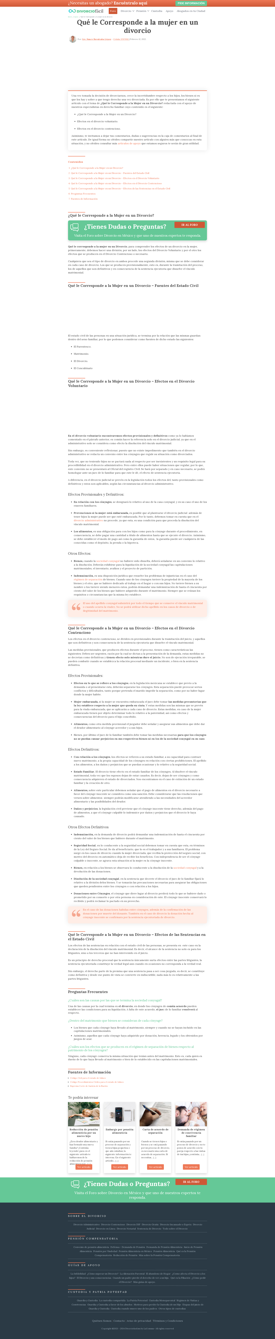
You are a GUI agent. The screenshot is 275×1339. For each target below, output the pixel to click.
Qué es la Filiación (180, 1277)
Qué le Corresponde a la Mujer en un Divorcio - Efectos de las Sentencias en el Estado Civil (120, 188)
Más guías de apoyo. (144, 1282)
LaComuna (149, 1328)
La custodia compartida (112, 1300)
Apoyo (169, 11)
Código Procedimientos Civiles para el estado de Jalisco (97, 1082)
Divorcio (126, 11)
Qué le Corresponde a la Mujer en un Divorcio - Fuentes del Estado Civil (110, 173)
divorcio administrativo (88, 520)
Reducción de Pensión (125, 1255)
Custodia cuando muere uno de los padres (134, 1308)
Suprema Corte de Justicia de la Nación (89, 1086)
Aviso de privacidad (139, 1320)
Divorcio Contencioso (113, 1224)
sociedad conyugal (107, 561)
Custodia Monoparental (162, 1300)
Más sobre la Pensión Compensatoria (159, 1255)
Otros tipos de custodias (172, 1308)
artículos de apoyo (129, 143)
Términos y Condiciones (168, 1320)
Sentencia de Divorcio (149, 1228)
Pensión (141, 11)
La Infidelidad (78, 1273)
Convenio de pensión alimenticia (91, 1247)
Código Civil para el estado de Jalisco (88, 1078)
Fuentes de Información (84, 198)
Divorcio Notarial (126, 1228)
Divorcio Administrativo (86, 1224)
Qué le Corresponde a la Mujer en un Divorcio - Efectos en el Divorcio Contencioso (116, 183)
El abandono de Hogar (158, 1273)
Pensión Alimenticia (164, 1251)
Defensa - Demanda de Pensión (127, 1247)
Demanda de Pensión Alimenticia (164, 1247)
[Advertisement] (137, 65)
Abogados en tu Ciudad (191, 11)
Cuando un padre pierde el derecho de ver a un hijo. (141, 1277)
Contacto (119, 1320)
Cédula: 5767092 (121, 39)
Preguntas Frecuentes (83, 193)
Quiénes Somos (101, 1320)
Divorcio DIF (133, 1224)
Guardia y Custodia (87, 1300)
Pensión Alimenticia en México (135, 1251)
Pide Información (191, 3)
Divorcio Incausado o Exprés (175, 1224)
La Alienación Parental (132, 1273)
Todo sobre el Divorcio (175, 1228)
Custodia (156, 11)
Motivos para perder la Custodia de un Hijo (157, 1304)
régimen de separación (88, 579)
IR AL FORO (189, 225)
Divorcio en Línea (105, 1228)
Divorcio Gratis (150, 1224)
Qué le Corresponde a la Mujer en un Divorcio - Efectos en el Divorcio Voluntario (115, 178)
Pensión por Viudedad (105, 1251)
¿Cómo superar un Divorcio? (102, 1273)
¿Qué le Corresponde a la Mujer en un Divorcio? (97, 167)
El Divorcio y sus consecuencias (94, 1277)
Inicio (70, 17)
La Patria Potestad (137, 1300)
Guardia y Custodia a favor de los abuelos (109, 1304)
